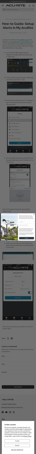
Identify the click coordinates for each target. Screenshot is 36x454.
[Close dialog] (34, 214)
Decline (17, 445)
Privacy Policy (27, 436)
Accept (17, 441)
